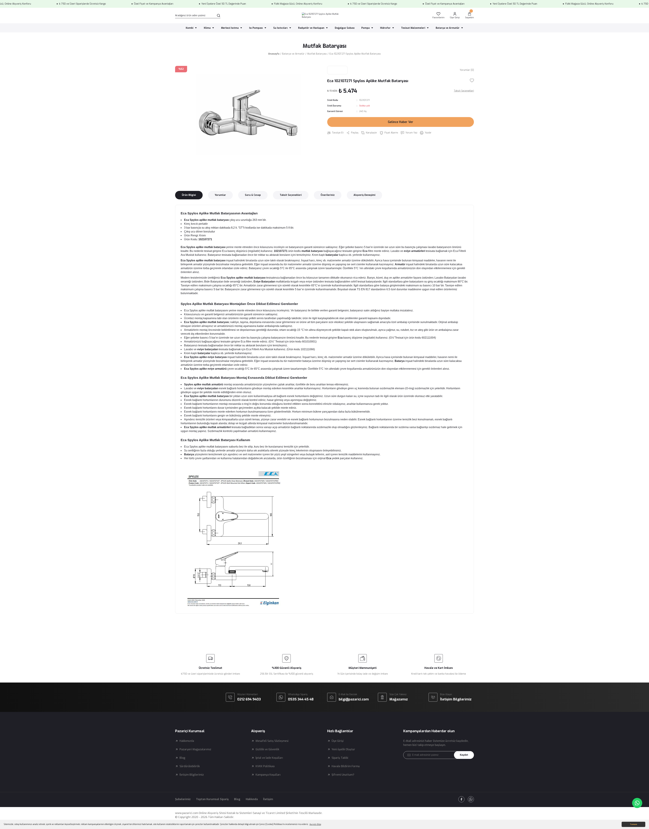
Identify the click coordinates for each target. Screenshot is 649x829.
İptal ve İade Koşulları (269, 758)
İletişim (268, 799)
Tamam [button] (633, 824)
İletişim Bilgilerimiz (191, 774)
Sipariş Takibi (340, 758)
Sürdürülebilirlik (189, 766)
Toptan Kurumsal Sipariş (212, 799)
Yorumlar (220, 195)
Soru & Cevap (253, 195)
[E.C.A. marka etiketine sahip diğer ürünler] (337, 70)
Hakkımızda (186, 741)
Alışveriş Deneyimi (364, 195)
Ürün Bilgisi (189, 195)
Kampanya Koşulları (268, 774)
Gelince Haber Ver (400, 122)
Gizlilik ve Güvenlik (267, 749)
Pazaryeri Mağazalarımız (195, 749)
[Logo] (324, 16)
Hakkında (252, 799)
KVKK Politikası (265, 766)
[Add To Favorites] (472, 80)
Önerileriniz (328, 195)
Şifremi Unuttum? (343, 774)
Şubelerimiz (183, 799)
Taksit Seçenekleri (291, 195)
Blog (182, 758)
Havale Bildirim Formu (346, 766)
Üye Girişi (338, 741)
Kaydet (464, 755)
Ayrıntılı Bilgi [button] (315, 824)
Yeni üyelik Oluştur (343, 749)
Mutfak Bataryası (324, 46)
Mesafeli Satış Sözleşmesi (272, 741)
